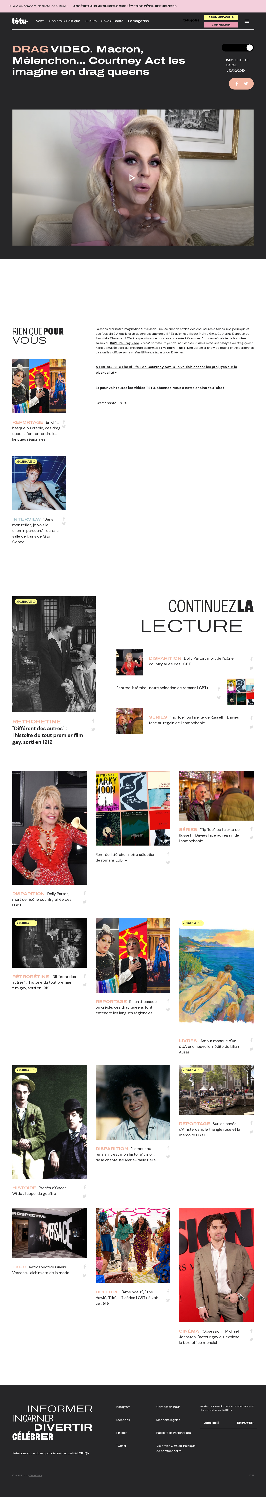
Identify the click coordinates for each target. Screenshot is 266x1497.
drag (30, 49)
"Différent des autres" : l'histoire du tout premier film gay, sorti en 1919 (47, 735)
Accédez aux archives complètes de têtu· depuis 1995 (125, 6)
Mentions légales (168, 1420)
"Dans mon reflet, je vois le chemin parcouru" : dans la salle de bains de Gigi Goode (35, 530)
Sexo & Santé (112, 21)
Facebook (123, 1420)
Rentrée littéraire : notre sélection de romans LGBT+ (162, 687)
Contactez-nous (168, 1407)
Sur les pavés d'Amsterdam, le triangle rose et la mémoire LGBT (209, 1129)
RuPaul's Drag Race (124, 343)
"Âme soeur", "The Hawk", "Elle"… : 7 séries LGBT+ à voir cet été (127, 1297)
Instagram (123, 1407)
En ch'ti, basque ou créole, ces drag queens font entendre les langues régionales (126, 1007)
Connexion (221, 24)
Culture (91, 21)
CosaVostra (35, 1475)
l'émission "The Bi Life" (176, 348)
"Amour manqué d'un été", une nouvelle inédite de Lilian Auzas (209, 1046)
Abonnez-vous (221, 17)
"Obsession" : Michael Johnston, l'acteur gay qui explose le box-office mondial (209, 1337)
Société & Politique (64, 21)
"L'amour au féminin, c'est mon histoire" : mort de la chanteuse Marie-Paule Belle (126, 1154)
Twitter (121, 1446)
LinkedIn (121, 1433)
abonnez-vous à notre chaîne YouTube (189, 387)
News (40, 21)
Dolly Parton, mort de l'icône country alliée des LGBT (41, 899)
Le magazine (138, 21)
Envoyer (245, 1422)
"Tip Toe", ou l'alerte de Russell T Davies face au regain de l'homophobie (209, 835)
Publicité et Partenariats (173, 1433)
